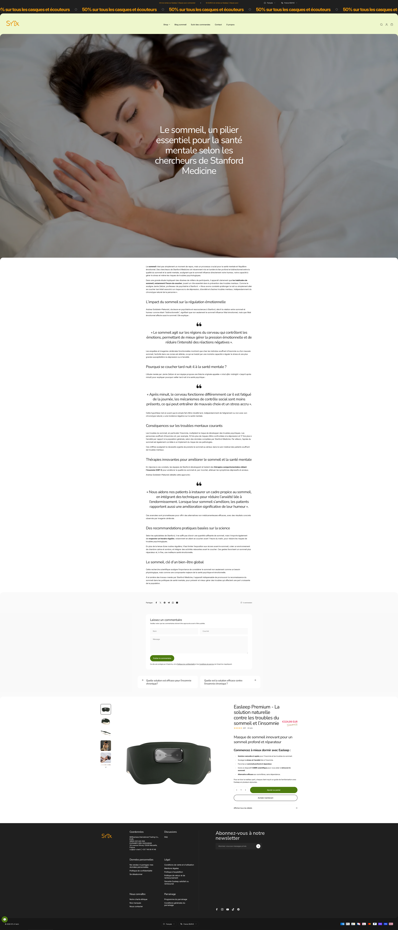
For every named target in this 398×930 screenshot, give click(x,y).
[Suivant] (219, 765)
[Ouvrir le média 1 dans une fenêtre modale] (168, 760)
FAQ (166, 837)
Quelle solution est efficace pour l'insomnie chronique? (168, 682)
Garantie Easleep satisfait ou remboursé (176, 882)
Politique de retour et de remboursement (174, 876)
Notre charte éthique (138, 899)
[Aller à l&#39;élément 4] (106, 745)
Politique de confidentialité (186, 664)
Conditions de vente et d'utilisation (179, 865)
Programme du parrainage (175, 899)
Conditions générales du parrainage (174, 904)
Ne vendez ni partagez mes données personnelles (141, 866)
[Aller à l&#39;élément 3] (106, 733)
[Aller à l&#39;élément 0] (106, 709)
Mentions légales (171, 868)
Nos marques (135, 903)
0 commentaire (247, 602)
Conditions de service (206, 664)
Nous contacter (136, 906)
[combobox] (270, 3)
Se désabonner (136, 874)
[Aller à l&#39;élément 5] (106, 757)
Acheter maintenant (265, 798)
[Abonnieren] (258, 846)
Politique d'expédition (173, 872)
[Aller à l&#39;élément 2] (106, 721)
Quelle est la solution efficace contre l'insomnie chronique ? (223, 682)
